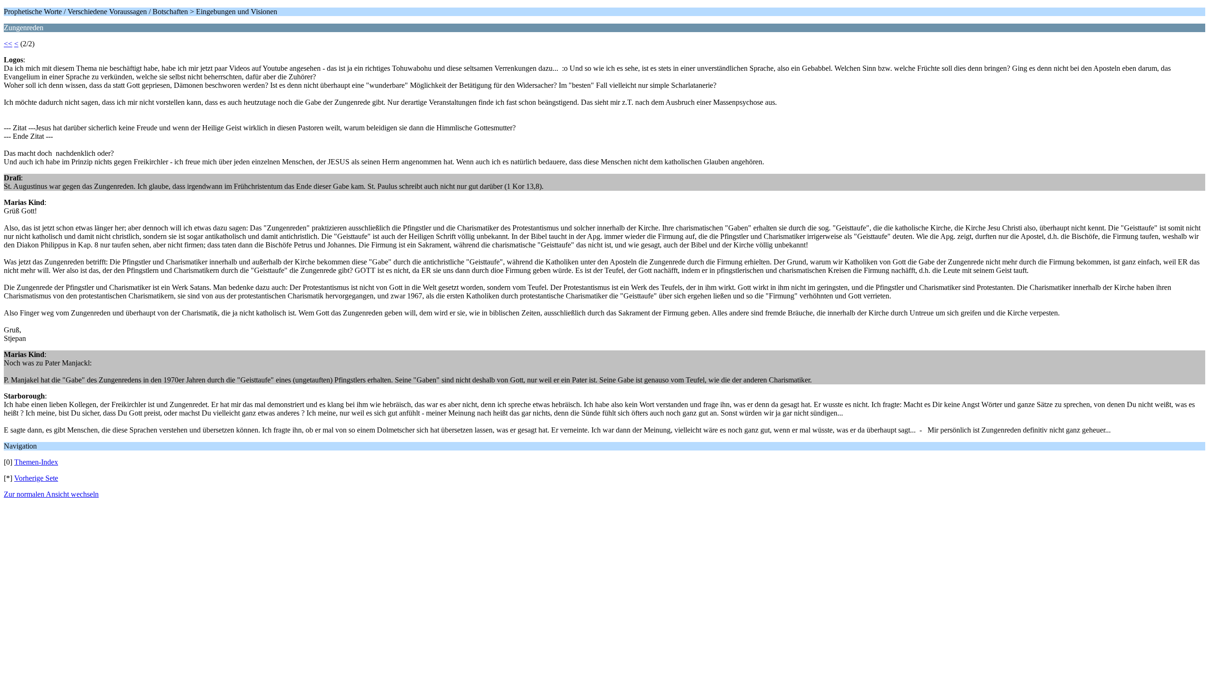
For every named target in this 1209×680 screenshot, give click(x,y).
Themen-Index (36, 462)
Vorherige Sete (36, 478)
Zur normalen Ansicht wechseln (51, 494)
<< (8, 44)
